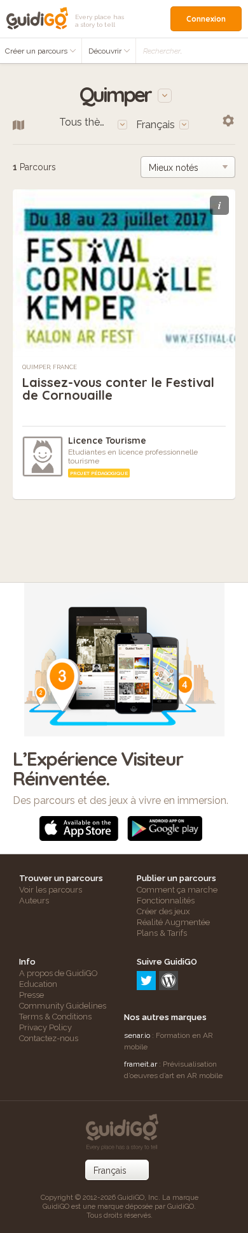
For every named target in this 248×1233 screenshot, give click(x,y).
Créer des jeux (163, 911)
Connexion (206, 19)
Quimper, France (49, 367)
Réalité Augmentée (173, 922)
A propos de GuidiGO (58, 973)
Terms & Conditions (55, 1016)
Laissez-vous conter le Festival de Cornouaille (118, 388)
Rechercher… (163, 51)
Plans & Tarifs (162, 933)
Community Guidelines (62, 1005)
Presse (31, 995)
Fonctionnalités (166, 900)
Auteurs (34, 900)
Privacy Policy (45, 1027)
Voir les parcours (50, 889)
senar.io (137, 1035)
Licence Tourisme (107, 440)
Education (38, 984)
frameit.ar (140, 1064)
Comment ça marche (177, 889)
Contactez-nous (48, 1038)
